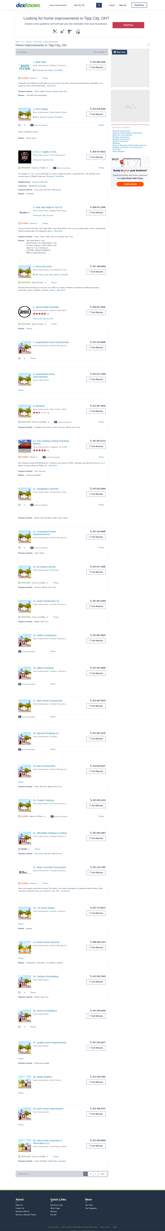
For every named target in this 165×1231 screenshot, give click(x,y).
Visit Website (97, 67)
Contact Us (20, 1208)
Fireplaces (54, 447)
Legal (115, 1227)
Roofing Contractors (121, 137)
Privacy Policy (53, 1227)
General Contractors (57, 604)
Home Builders (119, 151)
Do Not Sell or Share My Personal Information (79, 1227)
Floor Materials (55, 270)
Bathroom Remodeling (58, 310)
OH (23, 42)
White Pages (55, 1208)
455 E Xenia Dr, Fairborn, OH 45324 (49, 117)
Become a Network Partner (26, 1215)
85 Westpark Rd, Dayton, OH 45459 (48, 70)
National (53, 1211)
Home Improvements (41, 65)
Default (101, 52)
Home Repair (38, 42)
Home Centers (55, 409)
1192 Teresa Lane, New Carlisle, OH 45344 (51, 275)
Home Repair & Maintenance (61, 112)
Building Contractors (58, 65)
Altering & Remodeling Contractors (127, 133)
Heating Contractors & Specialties (63, 836)
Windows (65, 409)
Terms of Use (105, 1227)
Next (102, 1174)
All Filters (23, 52)
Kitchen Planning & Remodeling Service (65, 346)
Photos (45, 78)
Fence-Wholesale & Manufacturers (63, 155)
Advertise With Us (23, 1211)
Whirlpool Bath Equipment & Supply (63, 211)
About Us (19, 1205)
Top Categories (91, 1208)
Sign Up (122, 5)
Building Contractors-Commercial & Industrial (128, 148)
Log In (112, 5)
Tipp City (29, 42)
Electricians (54, 570)
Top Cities (89, 1205)
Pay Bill (53, 1215)
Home (17, 42)
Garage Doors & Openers (59, 492)
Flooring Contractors (58, 871)
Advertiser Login (56, 1205)
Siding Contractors (121, 141)
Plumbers (53, 671)
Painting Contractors (58, 804)
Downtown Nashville (40, 182)
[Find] (99, 5)
